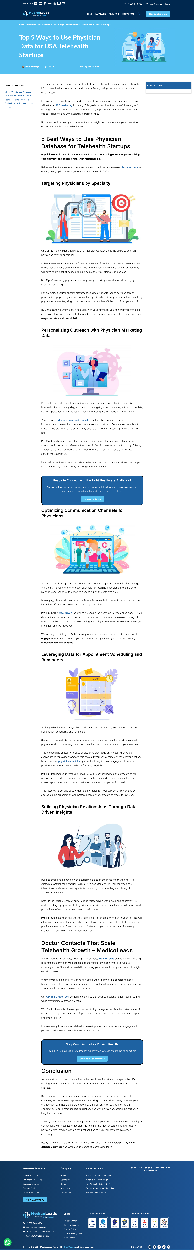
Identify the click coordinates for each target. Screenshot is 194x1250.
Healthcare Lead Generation (39, 24)
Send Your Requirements (92, 1058)
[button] (140, 14)
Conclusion (10, 107)
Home (89, 14)
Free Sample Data (158, 14)
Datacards (100, 14)
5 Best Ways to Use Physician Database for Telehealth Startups (19, 93)
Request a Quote (92, 499)
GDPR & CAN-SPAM (57, 996)
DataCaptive (69, 1247)
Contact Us (127, 14)
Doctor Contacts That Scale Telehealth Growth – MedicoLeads (19, 101)
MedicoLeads (106, 958)
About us (114, 14)
